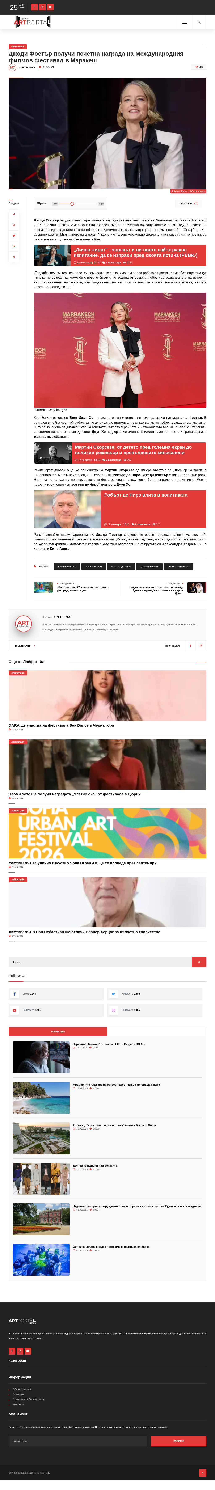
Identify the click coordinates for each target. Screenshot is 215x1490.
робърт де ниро (121, 567)
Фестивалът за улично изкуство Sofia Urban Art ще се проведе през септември (83, 863)
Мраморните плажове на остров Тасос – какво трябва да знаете (116, 1084)
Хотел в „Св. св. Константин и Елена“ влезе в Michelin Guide (114, 1125)
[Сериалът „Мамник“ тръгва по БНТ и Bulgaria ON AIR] (41, 1057)
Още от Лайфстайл (26, 662)
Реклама (18, 1394)
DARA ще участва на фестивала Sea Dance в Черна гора (61, 725)
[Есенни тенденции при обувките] (41, 1179)
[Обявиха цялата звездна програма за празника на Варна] (41, 1260)
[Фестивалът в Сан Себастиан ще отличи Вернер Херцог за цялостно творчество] (107, 902)
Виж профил (23, 646)
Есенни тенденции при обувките (95, 1165)
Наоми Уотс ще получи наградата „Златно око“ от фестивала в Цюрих (74, 794)
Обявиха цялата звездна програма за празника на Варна (111, 1246)
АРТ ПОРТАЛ (63, 617)
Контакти (18, 1404)
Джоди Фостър (67, 567)
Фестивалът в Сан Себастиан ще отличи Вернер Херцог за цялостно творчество (84, 932)
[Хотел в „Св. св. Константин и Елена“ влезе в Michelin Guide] (41, 1138)
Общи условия (22, 1389)
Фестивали (17, 46)
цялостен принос (178, 567)
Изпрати (178, 1441)
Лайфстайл (17, 673)
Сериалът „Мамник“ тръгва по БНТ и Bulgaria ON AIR (109, 1044)
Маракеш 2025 (94, 567)
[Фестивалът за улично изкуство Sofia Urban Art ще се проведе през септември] (107, 833)
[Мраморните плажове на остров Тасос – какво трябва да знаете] (41, 1098)
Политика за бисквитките (28, 1399)
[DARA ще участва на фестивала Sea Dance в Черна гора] (107, 695)
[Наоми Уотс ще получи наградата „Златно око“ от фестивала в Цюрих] (107, 764)
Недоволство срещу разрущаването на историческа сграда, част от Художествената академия (137, 1206)
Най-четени (58, 1031)
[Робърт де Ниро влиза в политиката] (67, 509)
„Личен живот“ (149, 567)
